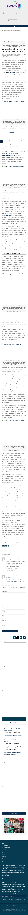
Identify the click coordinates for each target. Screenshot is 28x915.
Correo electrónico (4, 612)
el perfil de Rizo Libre (11, 511)
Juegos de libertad (10, 72)
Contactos (11, 912)
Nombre (3, 607)
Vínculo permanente (11, 572)
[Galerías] (14, 816)
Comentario (4, 591)
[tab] (14, 719)
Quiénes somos (16, 912)
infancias (4, 55)
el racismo (11, 133)
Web (3, 615)
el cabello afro (8, 215)
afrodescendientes (13, 54)
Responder (22, 572)
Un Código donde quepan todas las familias (13, 735)
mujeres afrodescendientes (13, 55)
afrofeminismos (21, 54)
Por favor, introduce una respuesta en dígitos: (4, 622)
